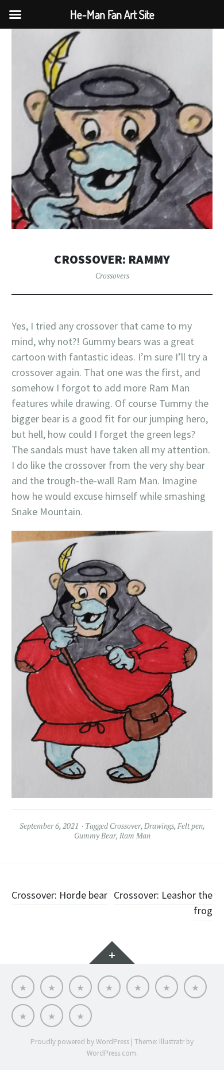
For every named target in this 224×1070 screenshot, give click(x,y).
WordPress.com (111, 1053)
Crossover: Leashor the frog (163, 902)
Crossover (125, 826)
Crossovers (112, 276)
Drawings (159, 826)
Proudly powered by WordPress (79, 1042)
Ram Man (134, 835)
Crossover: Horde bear (59, 895)
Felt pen (190, 826)
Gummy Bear (95, 835)
